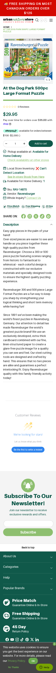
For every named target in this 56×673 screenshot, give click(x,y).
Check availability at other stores (28, 160)
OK (33, 661)
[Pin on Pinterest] (48, 216)
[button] (41, 20)
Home (6, 27)
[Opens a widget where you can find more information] (44, 667)
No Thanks (13, 667)
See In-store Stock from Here (25, 176)
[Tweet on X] (30, 216)
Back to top (28, 547)
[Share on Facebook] (23, 216)
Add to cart (41, 143)
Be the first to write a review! (28, 449)
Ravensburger (26, 193)
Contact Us (33, 197)
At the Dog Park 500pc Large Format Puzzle (24, 30)
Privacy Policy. (17, 660)
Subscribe (28, 532)
